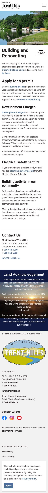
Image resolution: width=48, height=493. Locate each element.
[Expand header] (44, 5)
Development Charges (13, 112)
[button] (24, 352)
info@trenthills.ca (11, 258)
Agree (8, 485)
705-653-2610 (11, 402)
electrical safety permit (22, 171)
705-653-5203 (10, 253)
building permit (17, 86)
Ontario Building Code (13, 70)
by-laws (6, 73)
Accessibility (7, 452)
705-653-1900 (10, 250)
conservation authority (28, 99)
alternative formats (12, 431)
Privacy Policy (29, 479)
